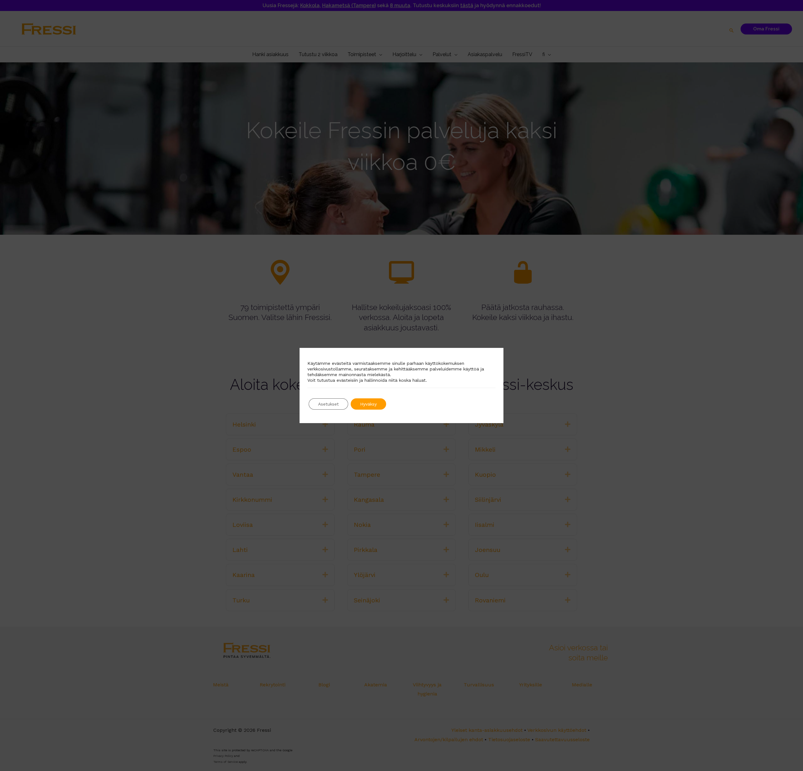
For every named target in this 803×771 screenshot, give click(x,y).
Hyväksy (368, 403)
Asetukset (328, 403)
